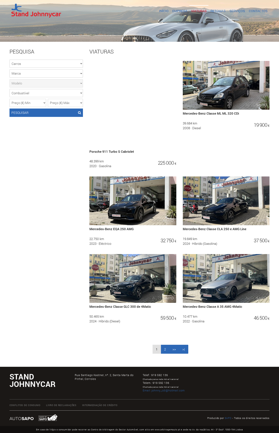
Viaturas (199, 11)
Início (164, 11)
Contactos (258, 11)
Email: (164, 390)
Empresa (179, 11)
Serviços (237, 11)
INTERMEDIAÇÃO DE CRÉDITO (99, 405)
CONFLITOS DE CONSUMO (24, 405)
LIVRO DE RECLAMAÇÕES (61, 405)
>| (183, 349)
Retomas (218, 11)
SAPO (228, 418)
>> (174, 349)
